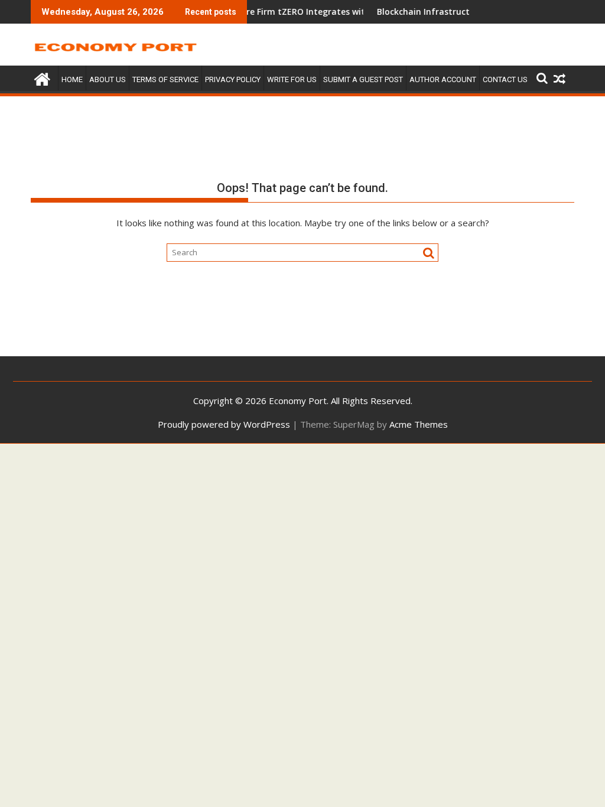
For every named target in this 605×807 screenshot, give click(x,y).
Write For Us (292, 79)
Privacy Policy (233, 79)
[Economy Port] (42, 78)
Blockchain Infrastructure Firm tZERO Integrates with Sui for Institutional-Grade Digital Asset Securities (350, 11)
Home (72, 79)
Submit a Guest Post (363, 79)
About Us (107, 79)
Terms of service (165, 79)
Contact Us (505, 79)
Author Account (442, 79)
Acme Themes (418, 424)
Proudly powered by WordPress (224, 424)
